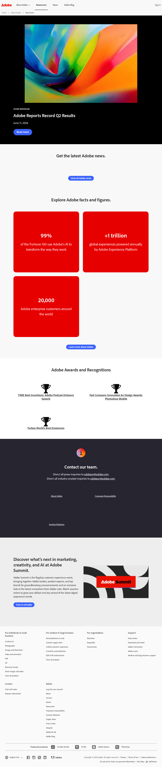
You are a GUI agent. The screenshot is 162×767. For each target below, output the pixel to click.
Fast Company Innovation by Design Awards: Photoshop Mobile (116, 397)
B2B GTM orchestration (55, 655)
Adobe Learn (133, 651)
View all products (12, 676)
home (4, 13)
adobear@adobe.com (102, 478)
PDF (6, 659)
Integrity (49, 728)
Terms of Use (133, 757)
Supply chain (51, 719)
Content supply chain (54, 643)
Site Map (140, 762)
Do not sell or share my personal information (117, 762)
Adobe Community (135, 647)
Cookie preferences (148, 757)
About (48, 694)
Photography (10, 646)
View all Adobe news (81, 178)
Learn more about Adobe (81, 347)
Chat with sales (11, 689)
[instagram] (33, 757)
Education (91, 638)
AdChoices (153, 762)
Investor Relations (56, 524)
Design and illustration (14, 650)
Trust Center (51, 723)
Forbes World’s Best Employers (46, 428)
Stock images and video (14, 671)
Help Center (132, 638)
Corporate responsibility (55, 711)
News (55, 5)
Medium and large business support (142, 655)
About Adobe (22, 5)
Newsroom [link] (41, 5)
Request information (13, 694)
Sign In (158, 5)
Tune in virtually (24, 604)
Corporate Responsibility (105, 496)
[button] (13, 757)
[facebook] (28, 757)
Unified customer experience (57, 647)
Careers (49, 698)
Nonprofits (91, 643)
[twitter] (39, 757)
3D (6, 663)
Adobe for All (51, 732)
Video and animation (13, 654)
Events (48, 702)
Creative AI (9, 641)
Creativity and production (56, 651)
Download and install (136, 643)
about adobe (16, 13)
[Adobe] (6, 5)
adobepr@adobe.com (96, 474)
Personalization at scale (55, 638)
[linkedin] (45, 757)
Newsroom (50, 706)
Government (92, 647)
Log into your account (54, 689)
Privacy (123, 757)
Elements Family (11, 667)
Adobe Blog (69, 5)
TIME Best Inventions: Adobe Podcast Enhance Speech (46, 397)
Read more (23, 132)
